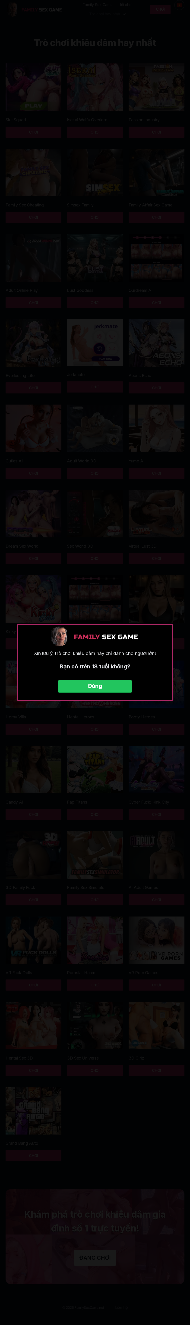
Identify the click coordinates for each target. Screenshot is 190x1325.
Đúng (95, 686)
